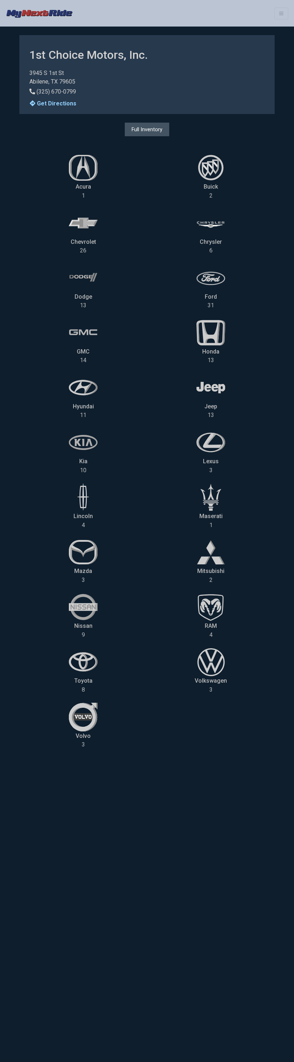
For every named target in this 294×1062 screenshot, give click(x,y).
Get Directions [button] (55, 103)
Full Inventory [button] (147, 129)
